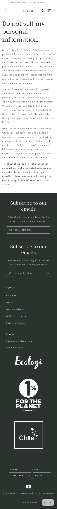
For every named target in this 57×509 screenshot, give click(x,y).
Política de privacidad (19, 498)
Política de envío (30, 502)
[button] (6, 10)
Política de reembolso (16, 316)
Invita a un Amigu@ (15, 323)
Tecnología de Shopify (25, 493)
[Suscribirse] (47, 230)
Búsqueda (11, 295)
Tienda (9, 302)
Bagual (12, 493)
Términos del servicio (16, 309)
